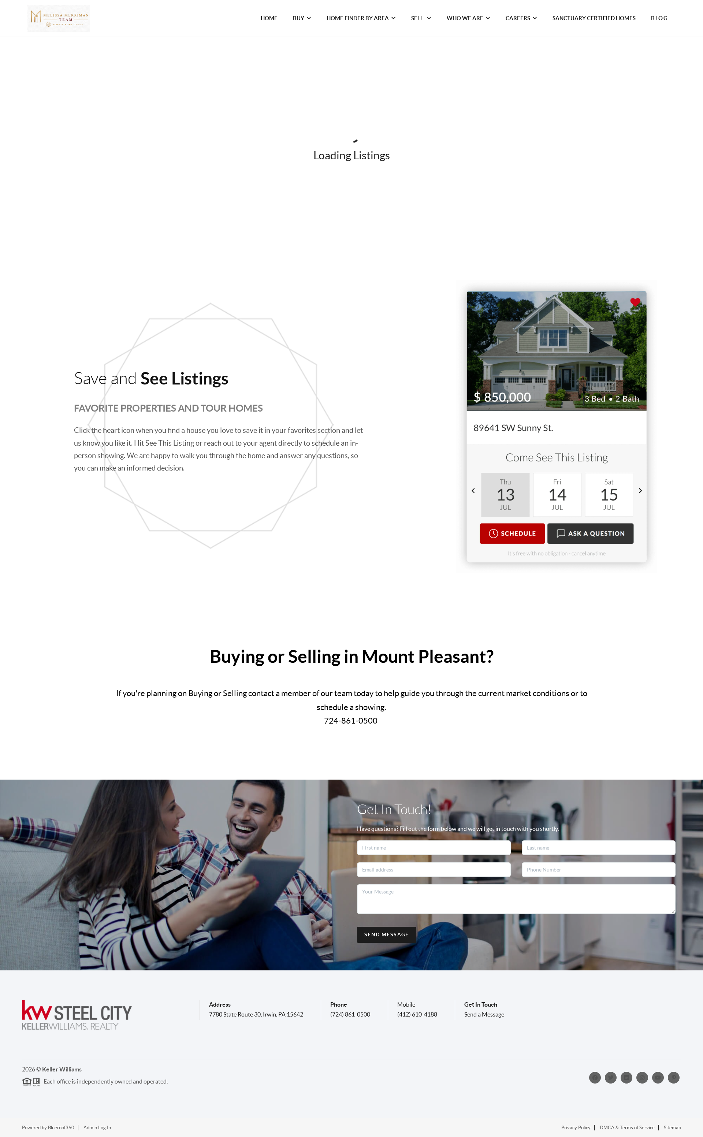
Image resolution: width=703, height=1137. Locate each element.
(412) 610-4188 (417, 1014)
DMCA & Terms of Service (627, 1127)
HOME (269, 18)
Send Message (386, 934)
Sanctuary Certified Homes (594, 18)
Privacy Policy (576, 1127)
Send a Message (484, 1014)
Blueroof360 (61, 1127)
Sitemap (672, 1127)
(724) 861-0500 (350, 1014)
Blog (659, 18)
